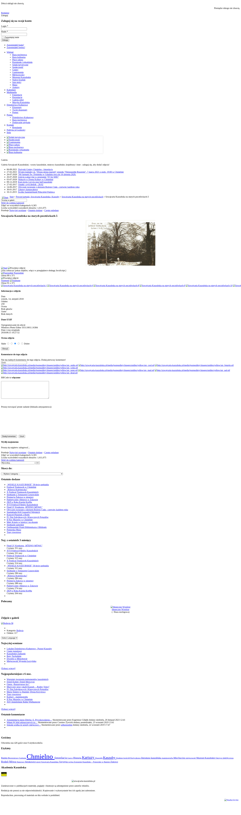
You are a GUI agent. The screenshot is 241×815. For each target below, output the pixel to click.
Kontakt (10, 125)
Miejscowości (18, 75)
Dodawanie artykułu (21, 122)
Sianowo (21, 762)
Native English (18, 80)
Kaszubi (99, 758)
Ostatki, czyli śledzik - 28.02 (30, 184)
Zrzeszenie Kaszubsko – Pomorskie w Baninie (92, 762)
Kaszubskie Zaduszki (16, 653)
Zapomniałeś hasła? (15, 45)
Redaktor (5, 13)
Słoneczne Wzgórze (120, 609)
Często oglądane (51, 210)
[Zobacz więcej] (8, 668)
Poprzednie (19, 273)
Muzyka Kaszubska (21, 102)
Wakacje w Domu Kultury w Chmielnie (35, 179)
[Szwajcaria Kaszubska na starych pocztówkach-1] (24, 285)
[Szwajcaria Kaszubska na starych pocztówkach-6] (70, 285)
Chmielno (41, 756)
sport (38, 762)
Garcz (70, 758)
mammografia (167, 758)
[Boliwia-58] (7, 623)
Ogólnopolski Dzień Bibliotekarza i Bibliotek (27, 527)
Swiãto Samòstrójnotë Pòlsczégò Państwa (36, 192)
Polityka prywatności (16, 130)
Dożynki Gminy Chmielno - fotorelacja (35, 169)
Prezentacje (17, 97)
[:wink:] (39, 368)
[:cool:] (117, 365)
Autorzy (16, 87)
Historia (77, 757)
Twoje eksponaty (19, 110)
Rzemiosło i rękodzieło (22, 62)
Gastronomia (18, 72)
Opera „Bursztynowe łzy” (18, 684)
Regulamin (17, 127)
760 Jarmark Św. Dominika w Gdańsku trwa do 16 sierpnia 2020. (47, 174)
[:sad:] (192, 370)
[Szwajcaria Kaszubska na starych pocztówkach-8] (116, 285)
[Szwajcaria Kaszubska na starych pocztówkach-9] (162, 285)
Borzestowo (13, 758)
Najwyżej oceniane (17, 210)
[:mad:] (116, 370)
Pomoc (15, 112)
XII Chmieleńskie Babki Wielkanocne (23, 702)
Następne (5, 280)
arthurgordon (66, 725)
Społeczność (17, 67)
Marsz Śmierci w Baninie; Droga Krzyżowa (26, 692)
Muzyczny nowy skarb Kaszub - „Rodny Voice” (28, 687)
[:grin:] (194, 365)
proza (231, 758)
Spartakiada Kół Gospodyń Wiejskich (23, 512)
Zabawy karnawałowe (28, 189)
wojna (71, 762)
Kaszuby (109, 757)
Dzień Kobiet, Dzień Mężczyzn (21, 682)
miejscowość (191, 758)
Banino (4, 758)
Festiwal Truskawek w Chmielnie (21, 487)
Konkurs (120, 758)
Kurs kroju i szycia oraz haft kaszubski (35, 182)
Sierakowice (30, 761)
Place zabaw (17, 60)
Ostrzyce (219, 758)
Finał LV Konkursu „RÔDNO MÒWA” (24, 507)
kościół (127, 758)
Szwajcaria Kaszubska (50, 762)
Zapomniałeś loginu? (16, 47)
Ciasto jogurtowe (14, 651)
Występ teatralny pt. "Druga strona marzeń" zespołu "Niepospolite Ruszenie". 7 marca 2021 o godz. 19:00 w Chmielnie (71, 172)
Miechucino (179, 757)
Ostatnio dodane (35, 210)
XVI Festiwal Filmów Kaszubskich (22, 504)
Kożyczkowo (135, 758)
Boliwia (19, 630)
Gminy (15, 70)
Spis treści (16, 82)
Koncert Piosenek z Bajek (18, 515)
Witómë (10, 52)
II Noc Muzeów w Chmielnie (20, 520)
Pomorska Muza (14, 530)
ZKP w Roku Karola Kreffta (19, 502)
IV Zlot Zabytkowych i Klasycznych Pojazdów (28, 517)
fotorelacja (61, 757)
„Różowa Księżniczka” (17, 489)
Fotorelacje (17, 95)
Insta (9, 132)
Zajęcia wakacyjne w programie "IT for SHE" (38, 177)
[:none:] (39, 370)
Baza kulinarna (19, 57)
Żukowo (114, 762)
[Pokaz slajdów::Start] (4, 268)
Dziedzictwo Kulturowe (17, 105)
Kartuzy (88, 757)
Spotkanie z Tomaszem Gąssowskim (23, 494)
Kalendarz (11, 90)
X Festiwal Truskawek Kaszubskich (22, 492)
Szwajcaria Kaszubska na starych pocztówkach (82, 197)
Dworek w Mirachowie (17, 658)
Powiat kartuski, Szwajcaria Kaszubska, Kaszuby (37, 197)
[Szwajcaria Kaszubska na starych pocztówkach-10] (209, 285)
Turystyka (63, 761)
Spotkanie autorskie (15, 525)
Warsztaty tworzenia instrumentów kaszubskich (27, 679)
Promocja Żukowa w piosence (20, 497)
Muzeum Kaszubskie (21, 77)
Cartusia (23, 758)
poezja (226, 758)
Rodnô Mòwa (9, 761)
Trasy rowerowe (14, 532)
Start (12, 197)
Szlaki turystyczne (20, 65)
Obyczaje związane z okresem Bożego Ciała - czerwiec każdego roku (48, 187)
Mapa (14, 85)
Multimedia (12, 92)
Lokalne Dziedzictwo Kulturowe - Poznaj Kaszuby (29, 648)
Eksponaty (17, 107)
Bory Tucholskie (14, 656)
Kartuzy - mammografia (17, 697)
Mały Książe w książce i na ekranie (22, 522)
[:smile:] (39, 365)
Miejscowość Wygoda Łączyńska (21, 661)
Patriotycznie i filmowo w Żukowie (22, 499)
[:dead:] (39, 373)
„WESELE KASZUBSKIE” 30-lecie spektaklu (28, 484)
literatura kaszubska (151, 757)
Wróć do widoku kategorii (12, 203)
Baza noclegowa (19, 55)
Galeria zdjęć (18, 100)
